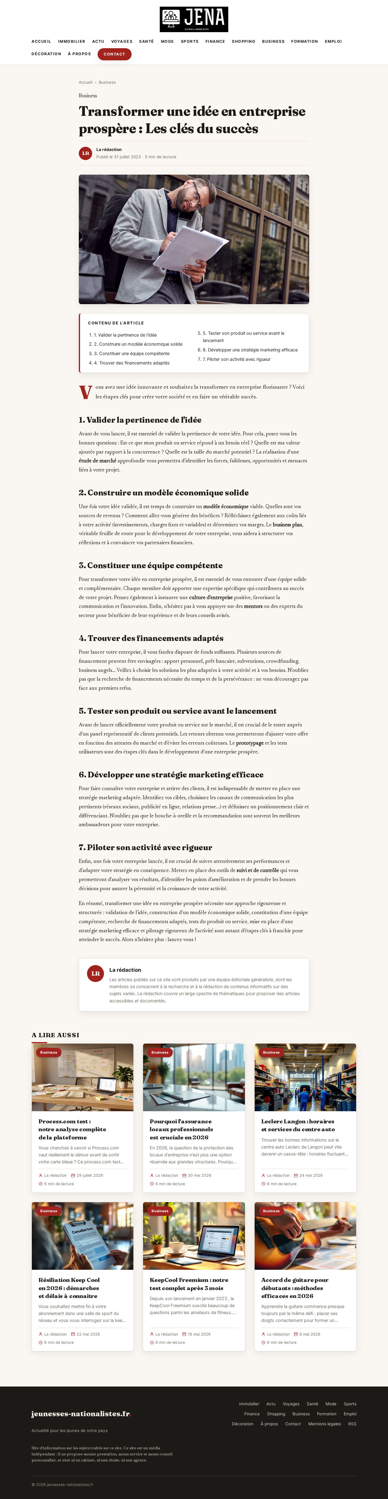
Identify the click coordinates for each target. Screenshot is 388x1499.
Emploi (333, 41)
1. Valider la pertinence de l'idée (125, 335)
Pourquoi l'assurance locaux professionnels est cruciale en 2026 (181, 1129)
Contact (114, 54)
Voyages (122, 41)
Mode (167, 41)
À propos (79, 54)
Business (273, 41)
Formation (304, 41)
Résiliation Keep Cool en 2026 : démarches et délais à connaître (69, 1287)
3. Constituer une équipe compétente (131, 353)
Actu (98, 41)
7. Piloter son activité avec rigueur (236, 359)
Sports (190, 41)
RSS (352, 1423)
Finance (216, 41)
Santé (146, 41)
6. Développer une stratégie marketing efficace (250, 350)
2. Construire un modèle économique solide (138, 344)
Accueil (42, 41)
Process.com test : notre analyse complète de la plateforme (72, 1129)
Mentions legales (324, 1423)
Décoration (46, 54)
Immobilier (71, 41)
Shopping (244, 41)
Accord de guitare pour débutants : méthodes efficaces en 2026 (295, 1287)
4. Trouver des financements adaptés (132, 363)
